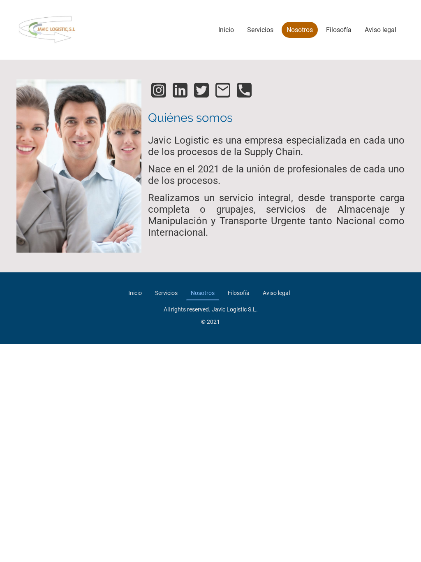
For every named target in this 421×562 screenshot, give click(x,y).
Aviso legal (380, 30)
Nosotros (300, 30)
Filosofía (339, 30)
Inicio (226, 30)
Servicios (260, 30)
